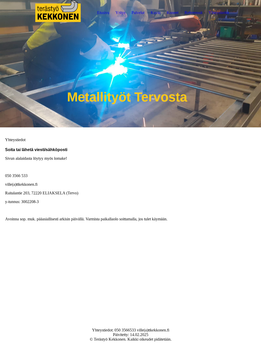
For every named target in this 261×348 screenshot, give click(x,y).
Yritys (120, 12)
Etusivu (103, 12)
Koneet (172, 12)
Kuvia (156, 12)
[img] (58, 12)
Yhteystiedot (218, 12)
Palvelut (138, 12)
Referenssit (193, 12)
